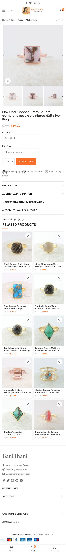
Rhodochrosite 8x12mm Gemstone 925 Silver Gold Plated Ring (48, 434)
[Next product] (62, 20)
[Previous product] (56, 20)
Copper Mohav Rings (28, 20)
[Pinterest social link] (35, 3)
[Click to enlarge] (8, 81)
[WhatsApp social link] (39, 3)
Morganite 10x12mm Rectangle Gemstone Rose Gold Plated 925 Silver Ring (17, 392)
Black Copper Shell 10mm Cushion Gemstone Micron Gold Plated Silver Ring (17, 266)
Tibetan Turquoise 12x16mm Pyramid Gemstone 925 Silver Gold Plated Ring (17, 435)
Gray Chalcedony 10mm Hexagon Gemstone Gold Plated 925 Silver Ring (48, 266)
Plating (6, 132)
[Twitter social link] (30, 3)
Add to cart (26, 161)
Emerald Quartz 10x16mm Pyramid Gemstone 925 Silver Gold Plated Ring (47, 350)
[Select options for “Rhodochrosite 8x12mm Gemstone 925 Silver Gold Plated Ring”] (59, 404)
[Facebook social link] (26, 3)
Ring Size (6, 146)
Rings (13, 20)
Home (5, 20)
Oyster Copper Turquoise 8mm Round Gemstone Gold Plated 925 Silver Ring (48, 392)
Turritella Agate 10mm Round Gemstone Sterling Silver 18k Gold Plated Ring (17, 350)
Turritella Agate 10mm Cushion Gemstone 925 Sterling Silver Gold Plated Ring (48, 309)
